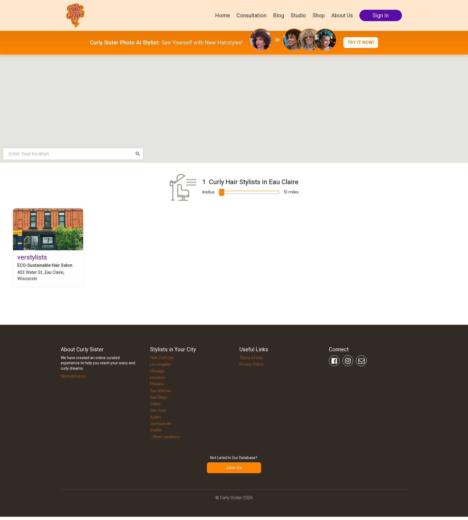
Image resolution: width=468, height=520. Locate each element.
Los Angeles (160, 364)
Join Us (234, 467)
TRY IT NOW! (360, 42)
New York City (162, 358)
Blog (278, 15)
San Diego (158, 397)
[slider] (221, 192)
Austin (155, 417)
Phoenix (157, 384)
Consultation (251, 15)
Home (222, 15)
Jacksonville (160, 423)
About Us (342, 15)
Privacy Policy (251, 364)
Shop (319, 15)
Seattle (155, 430)
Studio (298, 15)
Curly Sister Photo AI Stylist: (125, 42)
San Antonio (160, 391)
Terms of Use (250, 358)
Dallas (155, 404)
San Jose (158, 410)
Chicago (157, 371)
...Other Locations (165, 437)
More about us (73, 376)
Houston (157, 377)
